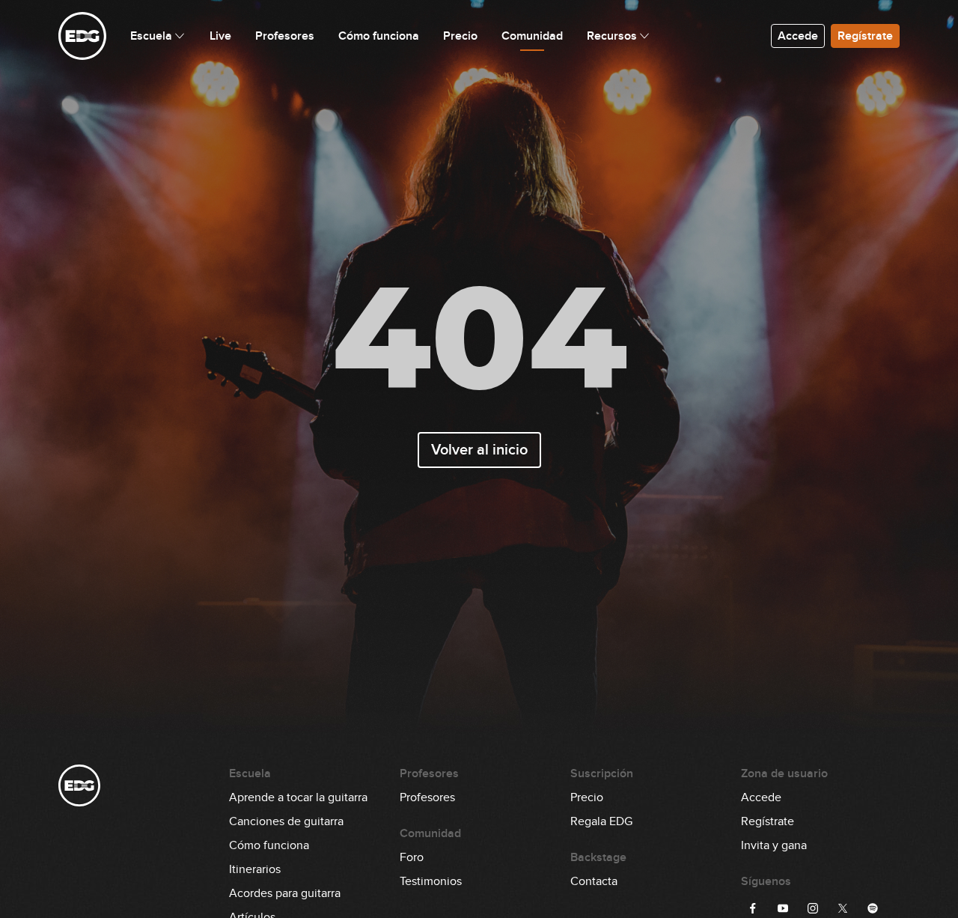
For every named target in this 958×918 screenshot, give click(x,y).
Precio (586, 797)
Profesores (427, 797)
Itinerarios (255, 869)
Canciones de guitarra (286, 821)
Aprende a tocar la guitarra (298, 797)
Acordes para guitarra (285, 893)
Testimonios (431, 881)
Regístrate (865, 35)
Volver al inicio (479, 450)
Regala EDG (601, 821)
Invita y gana (774, 845)
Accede (798, 35)
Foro (412, 857)
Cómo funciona (269, 845)
